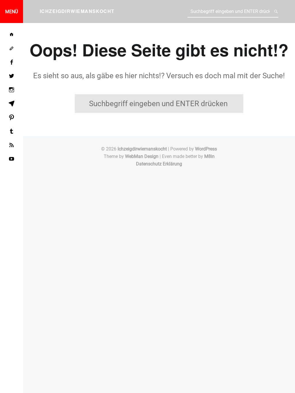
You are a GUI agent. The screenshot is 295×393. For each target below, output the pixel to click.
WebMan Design (141, 156)
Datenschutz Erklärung (159, 164)
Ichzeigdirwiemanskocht (142, 149)
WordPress (206, 149)
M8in (209, 156)
